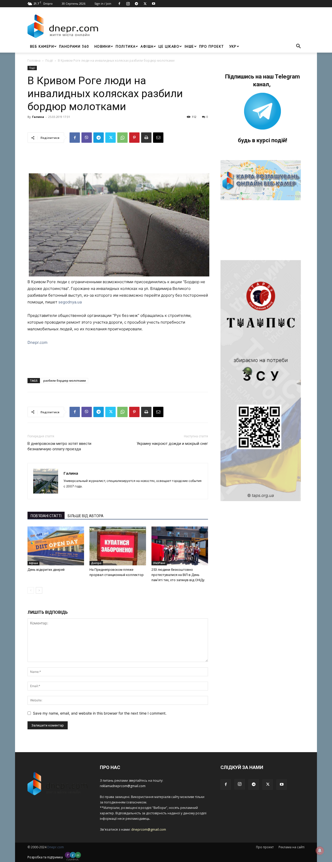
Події (49, 60)
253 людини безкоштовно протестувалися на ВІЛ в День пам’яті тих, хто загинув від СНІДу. (178, 575)
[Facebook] (119, 3)
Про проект (211, 46)
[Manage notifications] (320, 850)
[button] (298, 46)
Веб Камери (42, 46)
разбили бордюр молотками (64, 380)
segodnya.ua (70, 302)
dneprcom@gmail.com (148, 829)
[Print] (146, 137)
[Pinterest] (134, 137)
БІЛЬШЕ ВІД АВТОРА (85, 516)
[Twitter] (145, 3)
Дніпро (96, 563)
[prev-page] (30, 590)
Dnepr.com (37, 342)
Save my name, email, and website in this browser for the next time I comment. (100, 713)
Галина (38, 117)
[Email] (158, 137)
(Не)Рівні (159, 563)
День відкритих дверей (46, 570)
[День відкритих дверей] (55, 545)
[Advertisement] (202, 26)
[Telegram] (136, 3)
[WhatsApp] (122, 137)
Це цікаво (168, 46)
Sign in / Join (102, 3)
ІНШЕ (189, 46)
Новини (102, 46)
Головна (33, 60)
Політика (125, 46)
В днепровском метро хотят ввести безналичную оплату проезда (59, 446)
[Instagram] (128, 3)
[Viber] (86, 137)
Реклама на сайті (292, 847)
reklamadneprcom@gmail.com (123, 786)
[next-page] (39, 590)
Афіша (147, 46)
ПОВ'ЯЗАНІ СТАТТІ (46, 516)
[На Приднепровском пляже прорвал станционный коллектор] (117, 545)
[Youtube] (153, 3)
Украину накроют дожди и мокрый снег (172, 443)
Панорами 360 (74, 46)
